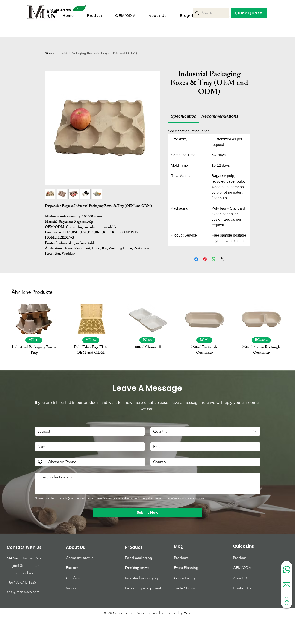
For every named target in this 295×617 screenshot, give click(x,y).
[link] (184, 116)
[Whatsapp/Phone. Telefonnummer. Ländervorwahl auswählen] (42, 462)
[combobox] (205, 431)
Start (48, 53)
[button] (249, 13)
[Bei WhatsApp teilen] (213, 259)
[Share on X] (222, 259)
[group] (147, 330)
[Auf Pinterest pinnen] (205, 259)
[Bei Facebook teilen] (196, 259)
